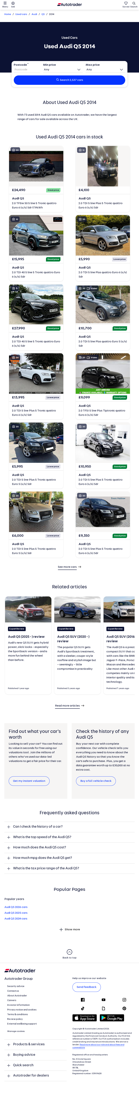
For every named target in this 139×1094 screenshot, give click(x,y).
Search (134, 7)
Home (7, 14)
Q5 (43, 14)
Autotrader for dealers (31, 1075)
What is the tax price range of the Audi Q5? (46, 868)
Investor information (18, 1005)
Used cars (21, 14)
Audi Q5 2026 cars (16, 907)
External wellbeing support (22, 1024)
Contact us (13, 991)
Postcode (20, 65)
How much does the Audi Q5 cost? (39, 847)
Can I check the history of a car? (38, 827)
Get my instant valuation (29, 781)
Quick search (23, 1065)
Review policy (15, 1019)
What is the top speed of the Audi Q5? (42, 837)
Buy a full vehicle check (95, 781)
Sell (13, 7)
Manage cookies (16, 1031)
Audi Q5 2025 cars (16, 913)
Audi (34, 14)
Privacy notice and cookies (22, 1010)
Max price (93, 65)
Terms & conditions (17, 1014)
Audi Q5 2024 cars (15, 918)
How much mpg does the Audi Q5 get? (42, 858)
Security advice (15, 986)
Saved (126, 7)
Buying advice (24, 1055)
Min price (49, 65)
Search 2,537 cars (71, 80)
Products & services (29, 1044)
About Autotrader (17, 996)
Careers (11, 1000)
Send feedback (86, 987)
